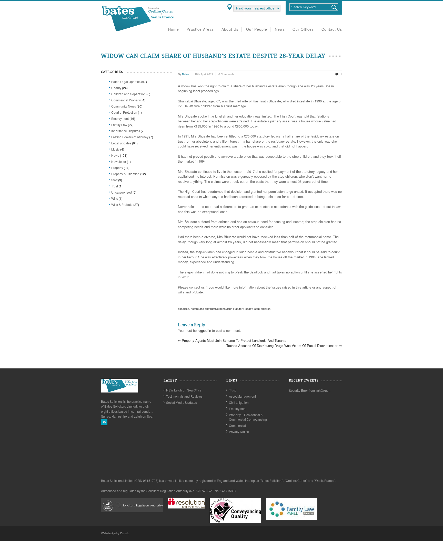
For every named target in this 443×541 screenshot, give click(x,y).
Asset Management (242, 396)
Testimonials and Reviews (184, 396)
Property (117, 167)
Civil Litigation (239, 402)
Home (173, 29)
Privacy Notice (239, 431)
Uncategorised (121, 192)
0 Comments (226, 74)
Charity (116, 88)
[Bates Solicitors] (138, 30)
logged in (204, 330)
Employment (120, 118)
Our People (256, 29)
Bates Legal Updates (125, 81)
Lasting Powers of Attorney (129, 137)
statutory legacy (243, 308)
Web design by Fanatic (115, 533)
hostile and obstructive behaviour (211, 308)
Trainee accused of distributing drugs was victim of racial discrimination (284, 345)
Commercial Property (126, 100)
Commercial (237, 425)
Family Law (119, 124)
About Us (230, 29)
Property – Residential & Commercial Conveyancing (248, 416)
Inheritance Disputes (125, 131)
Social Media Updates (181, 402)
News (280, 29)
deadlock (183, 308)
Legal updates (121, 143)
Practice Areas (200, 29)
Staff (114, 180)
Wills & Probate (122, 204)
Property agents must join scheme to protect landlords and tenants (232, 340)
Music (115, 149)
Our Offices (303, 29)
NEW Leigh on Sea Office (184, 390)
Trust (114, 186)
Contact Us (331, 29)
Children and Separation (128, 94)
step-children (262, 308)
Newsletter (118, 161)
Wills (114, 198)
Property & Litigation (125, 174)
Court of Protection (124, 112)
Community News (123, 106)
